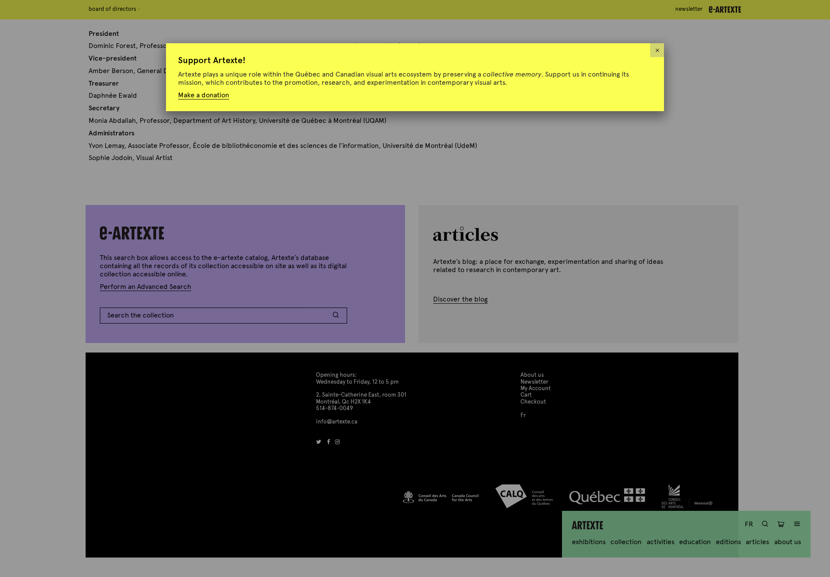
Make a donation (203, 95)
